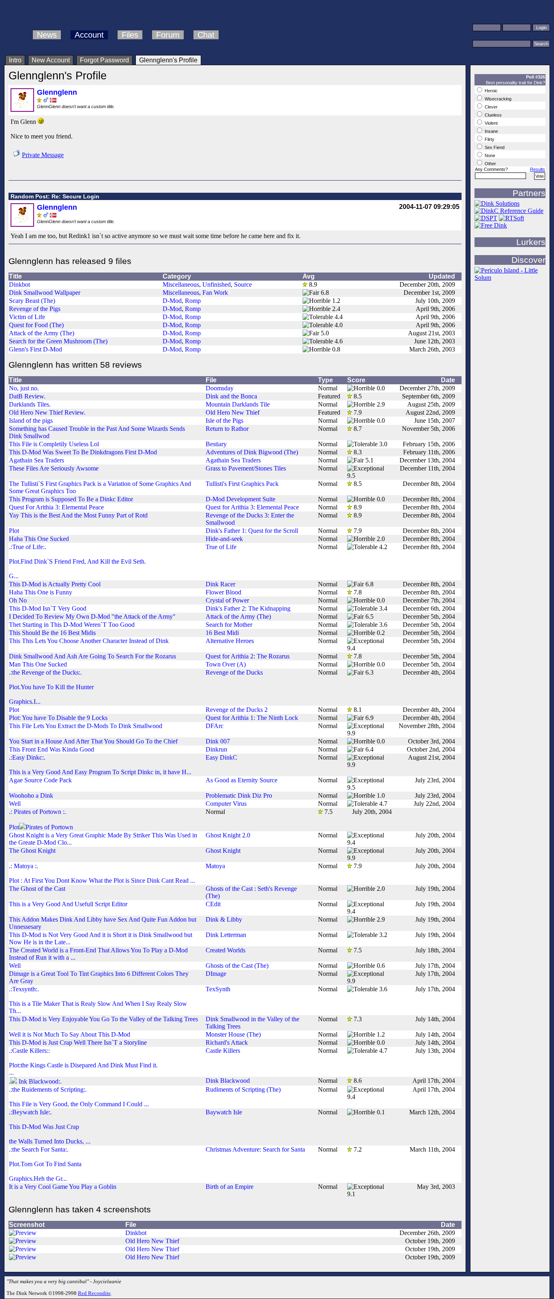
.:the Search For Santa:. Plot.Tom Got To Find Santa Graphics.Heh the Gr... (45, 1164)
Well (15, 803)
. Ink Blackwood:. (35, 1081)
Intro (15, 60)
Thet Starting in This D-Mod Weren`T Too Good (72, 624)
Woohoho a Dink (31, 795)
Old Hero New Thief (233, 412)
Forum (168, 34)
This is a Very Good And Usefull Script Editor (68, 904)
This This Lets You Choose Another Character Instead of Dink (89, 640)
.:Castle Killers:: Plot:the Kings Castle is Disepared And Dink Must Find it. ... (83, 1061)
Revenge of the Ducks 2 (237, 709)
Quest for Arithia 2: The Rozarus (248, 656)
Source (243, 284)
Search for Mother (229, 624)
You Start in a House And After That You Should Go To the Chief (93, 741)
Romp (193, 300)
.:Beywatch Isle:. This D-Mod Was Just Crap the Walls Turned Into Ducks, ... (49, 1127)
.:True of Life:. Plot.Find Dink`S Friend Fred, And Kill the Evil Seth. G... (77, 561)
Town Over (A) (226, 664)
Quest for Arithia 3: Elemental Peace (252, 507)
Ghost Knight (223, 850)
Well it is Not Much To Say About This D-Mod (69, 1034)
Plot (14, 530)
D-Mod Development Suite (240, 499)
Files (130, 34)
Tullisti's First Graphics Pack (242, 483)
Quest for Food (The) (36, 325)
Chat (206, 34)
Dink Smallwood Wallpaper (44, 292)
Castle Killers (223, 1050)
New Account (51, 60)
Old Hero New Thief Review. (47, 412)
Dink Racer (220, 584)
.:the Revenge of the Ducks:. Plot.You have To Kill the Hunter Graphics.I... (51, 687)
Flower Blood (223, 592)
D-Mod (172, 300)
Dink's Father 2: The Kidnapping (248, 608)
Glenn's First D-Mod (35, 349)
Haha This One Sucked (39, 538)
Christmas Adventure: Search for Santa (255, 1149)
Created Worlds (225, 950)
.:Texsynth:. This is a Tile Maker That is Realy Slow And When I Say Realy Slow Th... (98, 1000)
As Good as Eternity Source (241, 780)
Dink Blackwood (228, 1080)
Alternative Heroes (230, 640)
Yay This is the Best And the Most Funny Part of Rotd (78, 515)
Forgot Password (104, 60)
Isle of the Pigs (224, 420)
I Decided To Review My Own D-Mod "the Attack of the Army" (92, 616)
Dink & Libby (224, 919)
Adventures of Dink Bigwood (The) (252, 452)
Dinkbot (19, 284)
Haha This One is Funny (40, 592)
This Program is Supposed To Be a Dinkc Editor (71, 499)
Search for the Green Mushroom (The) (58, 341)
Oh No (18, 600)
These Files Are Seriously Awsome (54, 468)
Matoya (215, 865)
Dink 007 (218, 741)
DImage (216, 973)
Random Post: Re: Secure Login (55, 196)
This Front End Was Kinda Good (51, 749)
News (47, 34)
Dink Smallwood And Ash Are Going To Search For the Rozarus (92, 656)
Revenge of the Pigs (34, 308)
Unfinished (216, 284)
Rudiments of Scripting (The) (243, 1089)
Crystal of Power (227, 600)
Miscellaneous (181, 284)
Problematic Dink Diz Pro (239, 795)
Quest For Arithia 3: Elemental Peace (56, 507)
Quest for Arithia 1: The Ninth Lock (252, 717)
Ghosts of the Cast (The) (237, 965)
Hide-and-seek (224, 538)
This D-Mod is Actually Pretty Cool (55, 584)
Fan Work (215, 292)
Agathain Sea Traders (36, 460)
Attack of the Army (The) (41, 333)
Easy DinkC (221, 757)
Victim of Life (27, 316)
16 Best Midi (222, 632)
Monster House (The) (233, 1034)
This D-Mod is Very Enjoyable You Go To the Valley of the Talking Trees (103, 1019)
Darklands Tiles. (30, 404)
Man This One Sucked (38, 664)
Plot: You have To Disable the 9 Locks (58, 717)
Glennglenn (57, 92)
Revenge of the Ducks (234, 672)
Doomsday (220, 388)
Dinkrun (216, 749)
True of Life (221, 546)
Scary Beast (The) (32, 300)
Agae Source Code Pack (40, 780)
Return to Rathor (227, 428)
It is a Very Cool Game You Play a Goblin (62, 1186)
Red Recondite (94, 1293)
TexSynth (218, 989)
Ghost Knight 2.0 (228, 835)
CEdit (213, 904)
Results (537, 169)
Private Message (43, 154)
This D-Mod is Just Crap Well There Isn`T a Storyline (78, 1042)
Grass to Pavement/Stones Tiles (246, 468)
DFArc (214, 725)
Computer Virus (226, 803)
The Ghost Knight (32, 850)
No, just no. (24, 388)
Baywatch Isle (224, 1112)
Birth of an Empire (229, 1186)
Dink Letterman (226, 934)
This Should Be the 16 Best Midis (52, 632)
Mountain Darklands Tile (238, 404)
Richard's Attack (227, 1042)
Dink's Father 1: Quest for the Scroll (252, 530)
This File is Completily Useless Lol (54, 444)
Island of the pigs (31, 420)
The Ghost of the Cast (37, 888)
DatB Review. (27, 396)
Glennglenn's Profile (168, 60)
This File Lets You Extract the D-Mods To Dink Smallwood (85, 725)
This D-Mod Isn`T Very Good (47, 608)
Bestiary (216, 444)
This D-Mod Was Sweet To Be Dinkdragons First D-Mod (83, 452)
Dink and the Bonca (231, 396)
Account (89, 34)
